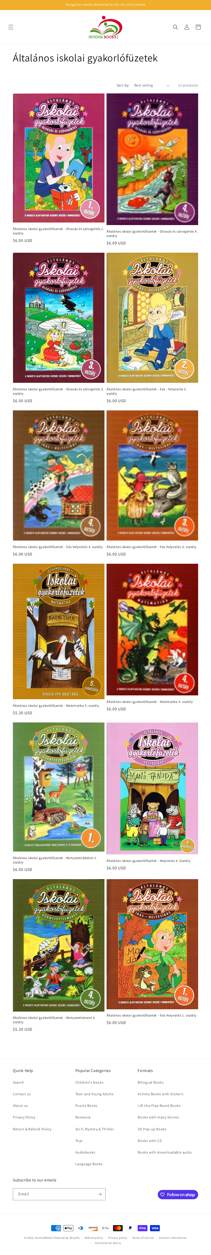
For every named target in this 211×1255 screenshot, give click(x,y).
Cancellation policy (108, 1243)
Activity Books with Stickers (160, 1094)
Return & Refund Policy (32, 1129)
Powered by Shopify (66, 1238)
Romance (83, 1117)
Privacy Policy (24, 1117)
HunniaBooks (44, 1238)
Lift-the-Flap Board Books (159, 1105)
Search (18, 1082)
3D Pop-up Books (152, 1129)
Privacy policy (117, 1238)
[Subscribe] (99, 1194)
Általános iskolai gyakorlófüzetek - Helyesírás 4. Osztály (148, 861)
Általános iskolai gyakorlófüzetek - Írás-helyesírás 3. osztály (151, 547)
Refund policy (94, 1238)
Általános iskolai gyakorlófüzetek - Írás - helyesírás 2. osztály (147, 391)
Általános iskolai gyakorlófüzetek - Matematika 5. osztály (56, 706)
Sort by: (123, 85)
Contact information (173, 1238)
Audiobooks (85, 1152)
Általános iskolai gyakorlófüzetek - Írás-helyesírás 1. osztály (151, 1015)
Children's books (89, 1082)
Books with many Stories (158, 1117)
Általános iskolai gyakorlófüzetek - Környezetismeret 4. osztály (54, 1020)
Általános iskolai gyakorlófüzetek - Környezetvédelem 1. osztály (55, 860)
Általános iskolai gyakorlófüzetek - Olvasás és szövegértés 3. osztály (58, 391)
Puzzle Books (86, 1105)
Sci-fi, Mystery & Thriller (94, 1129)
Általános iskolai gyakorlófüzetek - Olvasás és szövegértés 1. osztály (58, 231)
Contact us (22, 1094)
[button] (10, 27)
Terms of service (143, 1238)
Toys (79, 1140)
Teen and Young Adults (94, 1094)
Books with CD (150, 1140)
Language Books (89, 1164)
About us (20, 1105)
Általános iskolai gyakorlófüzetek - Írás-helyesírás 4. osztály (58, 547)
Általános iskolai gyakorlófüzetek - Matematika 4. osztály (150, 702)
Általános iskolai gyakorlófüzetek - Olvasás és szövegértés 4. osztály (152, 233)
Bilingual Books (151, 1082)
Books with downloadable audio (165, 1152)
